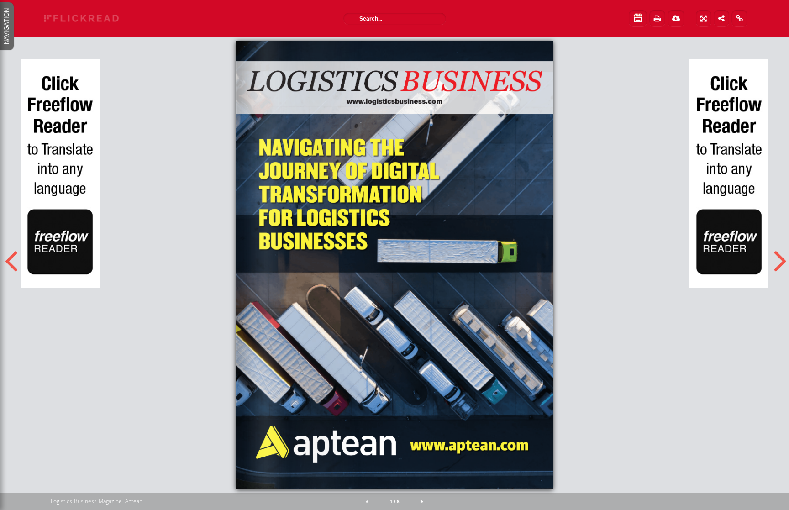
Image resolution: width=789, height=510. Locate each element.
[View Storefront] (638, 18)
